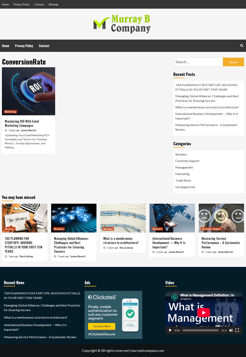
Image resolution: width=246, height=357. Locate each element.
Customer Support (187, 161)
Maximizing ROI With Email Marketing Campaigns (22, 123)
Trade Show (183, 180)
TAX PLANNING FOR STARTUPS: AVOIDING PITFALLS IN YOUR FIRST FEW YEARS (206, 87)
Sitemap (53, 4)
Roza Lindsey (26, 256)
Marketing (10, 111)
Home (5, 4)
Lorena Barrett (28, 130)
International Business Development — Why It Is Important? (206, 116)
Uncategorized (185, 187)
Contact (39, 4)
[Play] (170, 330)
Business (181, 154)
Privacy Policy (21, 4)
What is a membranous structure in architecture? (207, 107)
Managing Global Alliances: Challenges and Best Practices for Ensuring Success (207, 98)
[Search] (241, 45)
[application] (203, 312)
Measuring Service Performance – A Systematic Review (206, 127)
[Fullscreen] (237, 330)
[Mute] (231, 330)
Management (184, 167)
